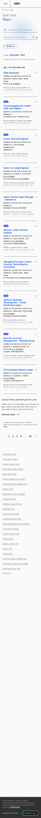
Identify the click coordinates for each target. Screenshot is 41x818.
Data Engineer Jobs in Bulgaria (14, 494)
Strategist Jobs (8, 539)
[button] (6, 102)
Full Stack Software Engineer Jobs (15, 484)
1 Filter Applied (16, 67)
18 (30, 436)
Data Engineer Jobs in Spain (13, 469)
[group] (20, 83)
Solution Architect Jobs (11, 534)
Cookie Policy (15, 807)
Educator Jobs (8, 489)
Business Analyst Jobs (11, 544)
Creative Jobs (8, 554)
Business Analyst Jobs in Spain (14, 479)
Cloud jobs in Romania (11, 514)
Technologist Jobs (9, 499)
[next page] (35, 436)
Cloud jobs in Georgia (11, 529)
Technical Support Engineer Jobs (15, 559)
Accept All (30, 813)
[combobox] (3, 37)
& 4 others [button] (23, 179)
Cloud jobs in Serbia (10, 459)
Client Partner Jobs (9, 454)
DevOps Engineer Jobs (11, 464)
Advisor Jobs (7, 549)
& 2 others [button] (18, 241)
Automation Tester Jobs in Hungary (15, 564)
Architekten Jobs (9, 509)
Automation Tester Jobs (11, 569)
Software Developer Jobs (12, 519)
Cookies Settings (10, 813)
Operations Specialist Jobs (12, 504)
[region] (20, 807)
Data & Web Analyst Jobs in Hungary (16, 524)
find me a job (8, 414)
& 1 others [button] (14, 84)
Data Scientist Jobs (10, 474)
